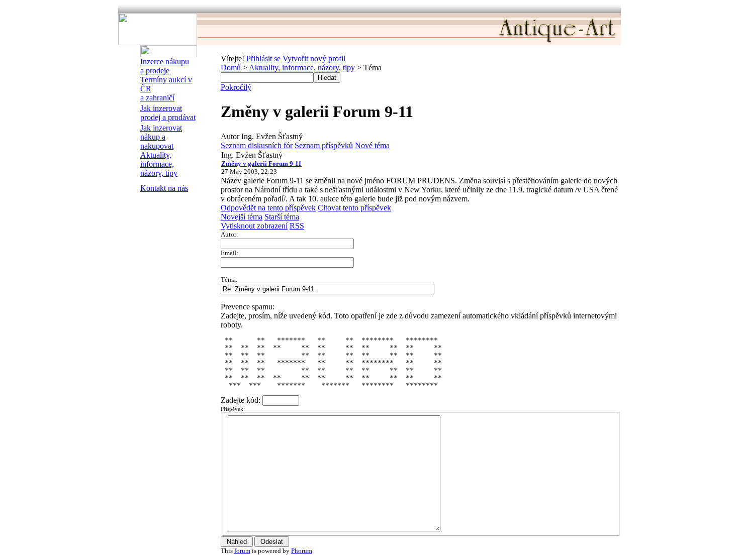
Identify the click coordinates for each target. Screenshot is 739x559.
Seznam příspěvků (324, 145)
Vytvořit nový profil (314, 58)
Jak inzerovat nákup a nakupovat (161, 137)
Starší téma (281, 216)
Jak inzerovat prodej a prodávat (168, 113)
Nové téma (372, 145)
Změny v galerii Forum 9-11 (261, 163)
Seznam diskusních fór (257, 145)
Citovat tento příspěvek (354, 207)
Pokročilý (236, 87)
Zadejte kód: (241, 400)
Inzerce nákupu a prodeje (164, 66)
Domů (231, 67)
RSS (297, 225)
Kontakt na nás (164, 188)
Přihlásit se (263, 58)
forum (242, 550)
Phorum (301, 550)
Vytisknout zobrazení (254, 225)
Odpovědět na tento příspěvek (268, 207)
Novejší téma (241, 216)
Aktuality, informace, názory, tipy (158, 164)
